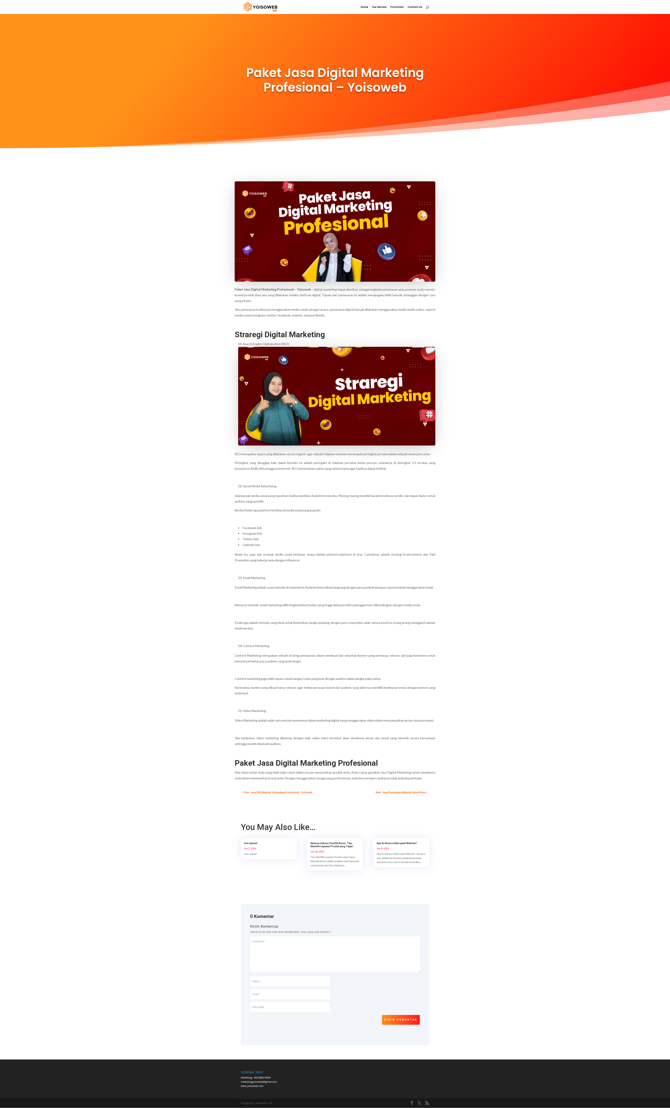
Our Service (379, 7)
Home (364, 7)
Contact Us (415, 7)
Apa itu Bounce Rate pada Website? (397, 843)
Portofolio (397, 7)
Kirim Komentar (400, 1019)
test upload (250, 843)
